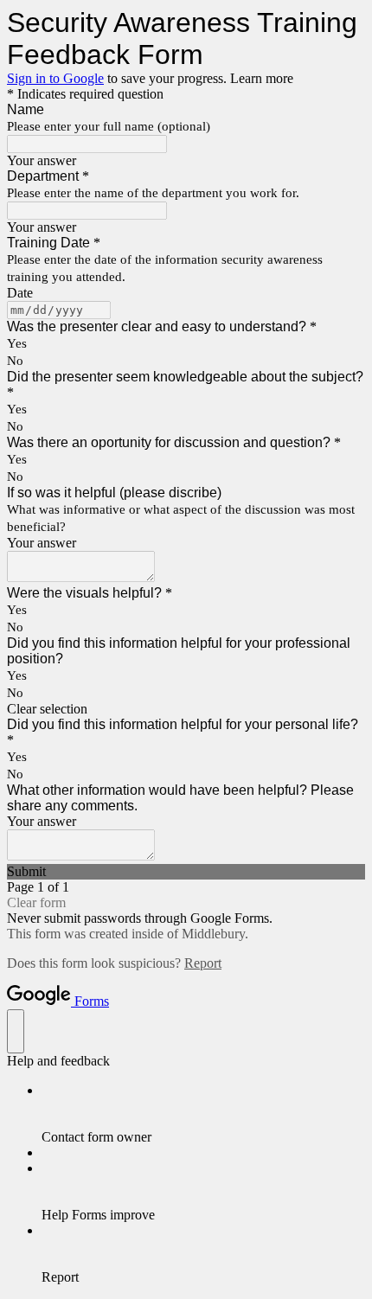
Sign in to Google (55, 78)
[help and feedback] (15, 1031)
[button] (186, 709)
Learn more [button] (261, 78)
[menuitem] (203, 1114)
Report (202, 963)
